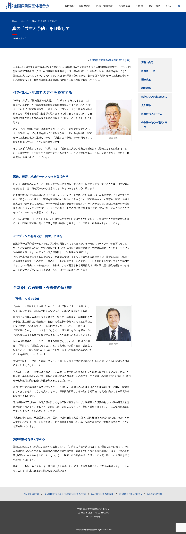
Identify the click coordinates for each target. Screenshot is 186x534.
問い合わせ (154, 6)
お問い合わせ (94, 517)
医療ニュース (148, 71)
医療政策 (146, 79)
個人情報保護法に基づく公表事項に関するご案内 (65, 494)
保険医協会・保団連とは (78, 6)
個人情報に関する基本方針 (102, 494)
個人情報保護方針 (31, 494)
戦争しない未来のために (154, 96)
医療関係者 (124, 6)
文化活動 (146, 105)
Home (14, 21)
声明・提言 (147, 62)
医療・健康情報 (104, 6)
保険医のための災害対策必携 (154, 124)
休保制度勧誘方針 (154, 494)
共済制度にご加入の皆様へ (130, 494)
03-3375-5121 (86, 513)
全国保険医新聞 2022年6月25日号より (109, 60)
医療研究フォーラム (151, 114)
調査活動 (146, 88)
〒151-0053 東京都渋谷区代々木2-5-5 (93, 509)
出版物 (139, 6)
